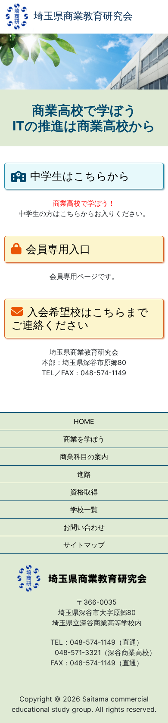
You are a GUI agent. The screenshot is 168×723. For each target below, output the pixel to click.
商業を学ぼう (84, 439)
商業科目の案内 (84, 456)
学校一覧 (84, 509)
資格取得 (84, 492)
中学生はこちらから (80, 176)
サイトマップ (84, 545)
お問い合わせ (84, 527)
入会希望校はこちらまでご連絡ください (79, 318)
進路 (84, 474)
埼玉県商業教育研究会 (83, 16)
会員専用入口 (58, 249)
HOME (84, 421)
